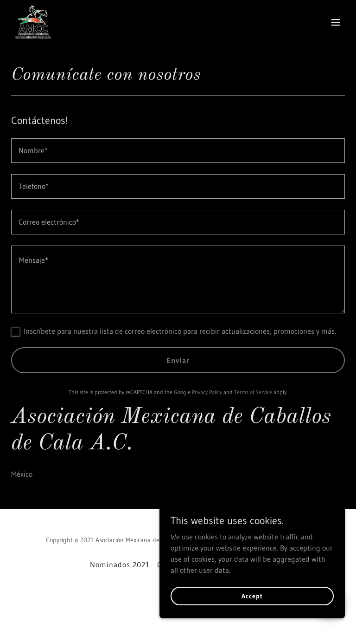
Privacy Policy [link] (207, 392)
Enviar (178, 360)
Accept (252, 595)
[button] (335, 22)
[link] (33, 22)
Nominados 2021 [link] (120, 564)
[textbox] (178, 150)
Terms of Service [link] (253, 392)
